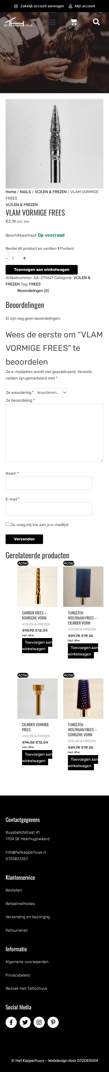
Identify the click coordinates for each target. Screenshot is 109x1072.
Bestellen (14, 890)
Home (11, 191)
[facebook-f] (12, 1022)
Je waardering (20, 392)
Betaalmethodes (20, 903)
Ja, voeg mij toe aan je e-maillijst (38, 524)
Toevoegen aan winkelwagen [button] (37, 645)
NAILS (25, 191)
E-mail (13, 499)
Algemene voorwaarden (27, 961)
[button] (52, 22)
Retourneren (17, 930)
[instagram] (40, 1022)
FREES (35, 284)
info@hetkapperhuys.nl (26, 852)
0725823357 (17, 858)
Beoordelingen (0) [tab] (33, 290)
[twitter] (26, 1022)
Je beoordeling (20, 400)
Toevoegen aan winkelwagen (41, 269)
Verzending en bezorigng (28, 917)
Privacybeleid (18, 975)
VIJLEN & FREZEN (51, 191)
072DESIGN (87, 1060)
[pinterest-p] (54, 1022)
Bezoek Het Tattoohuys (26, 988)
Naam (12, 473)
